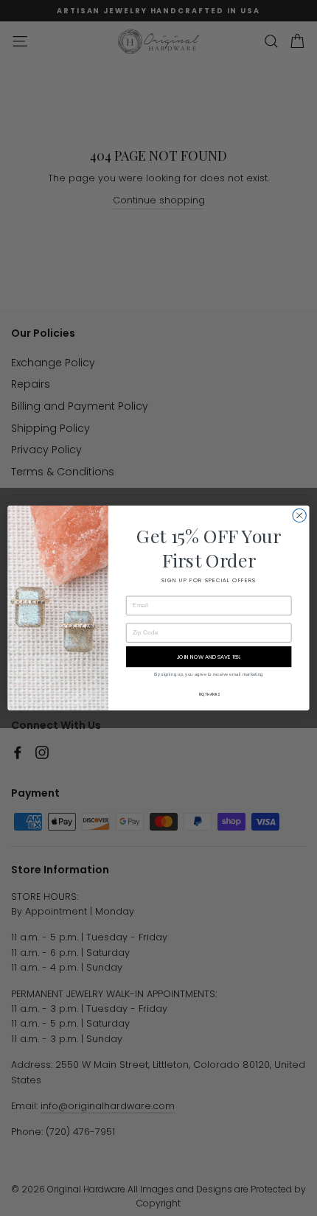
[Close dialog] (299, 515)
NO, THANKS (209, 694)
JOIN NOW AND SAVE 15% (209, 656)
